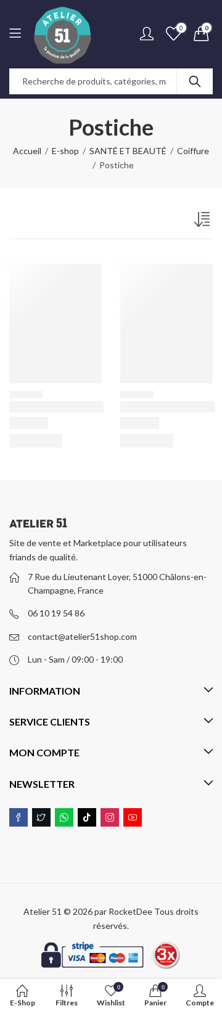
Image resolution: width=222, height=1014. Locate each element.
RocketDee (130, 911)
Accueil (27, 150)
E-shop (65, 150)
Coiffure (193, 150)
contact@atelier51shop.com (82, 636)
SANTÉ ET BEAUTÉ (127, 150)
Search (195, 81)
